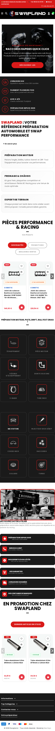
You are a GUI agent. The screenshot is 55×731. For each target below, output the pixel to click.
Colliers (13, 473)
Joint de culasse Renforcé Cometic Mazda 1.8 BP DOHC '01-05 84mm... (12, 294)
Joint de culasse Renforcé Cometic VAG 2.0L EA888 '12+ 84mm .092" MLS (39, 294)
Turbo (42, 473)
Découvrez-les (27, 65)
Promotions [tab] (37, 245)
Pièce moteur (41, 351)
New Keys (47, 728)
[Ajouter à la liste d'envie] (21, 266)
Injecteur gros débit (41, 429)
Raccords (42, 451)
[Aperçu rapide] (21, 272)
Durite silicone (41, 374)
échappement (13, 351)
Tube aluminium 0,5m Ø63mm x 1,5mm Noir (14, 661)
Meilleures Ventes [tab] (27, 252)
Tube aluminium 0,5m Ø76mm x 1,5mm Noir (40, 661)
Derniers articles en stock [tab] (27, 624)
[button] (52, 276)
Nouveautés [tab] (17, 245)
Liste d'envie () (48, 6)
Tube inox (42, 398)
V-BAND (13, 398)
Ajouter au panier (22, 307)
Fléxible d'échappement (13, 375)
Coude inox (13, 451)
